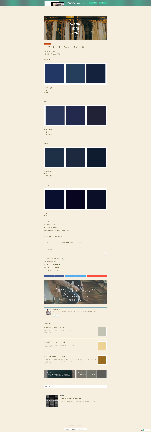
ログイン (103, 3)
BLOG (146, 8)
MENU (141, 8)
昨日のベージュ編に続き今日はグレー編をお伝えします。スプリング (58, 330)
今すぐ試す (93, 2)
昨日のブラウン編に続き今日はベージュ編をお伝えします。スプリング (59, 345)
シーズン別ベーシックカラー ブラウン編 (54, 356)
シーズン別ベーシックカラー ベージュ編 (54, 342)
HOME (136, 8)
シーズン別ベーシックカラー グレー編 (54, 328)
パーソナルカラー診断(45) (48, 249)
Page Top (75, 419)
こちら (63, 259)
